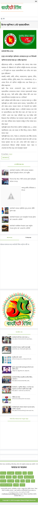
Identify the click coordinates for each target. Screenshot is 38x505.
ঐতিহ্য (22, 481)
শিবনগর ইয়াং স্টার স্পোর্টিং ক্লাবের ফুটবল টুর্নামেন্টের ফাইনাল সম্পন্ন (23, 180)
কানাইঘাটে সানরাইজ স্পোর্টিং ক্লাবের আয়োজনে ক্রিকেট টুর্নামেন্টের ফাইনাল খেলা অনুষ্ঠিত (21, 171)
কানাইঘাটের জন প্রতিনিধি (6, 485)
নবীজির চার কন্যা (16, 397)
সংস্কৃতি (2, 477)
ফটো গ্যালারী (10, 481)
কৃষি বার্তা (30, 473)
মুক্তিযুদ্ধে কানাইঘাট (29, 477)
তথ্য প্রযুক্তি (11, 473)
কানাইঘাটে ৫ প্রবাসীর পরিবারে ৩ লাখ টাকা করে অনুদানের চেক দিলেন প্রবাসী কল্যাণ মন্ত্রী (22, 388)
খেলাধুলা (10, 154)
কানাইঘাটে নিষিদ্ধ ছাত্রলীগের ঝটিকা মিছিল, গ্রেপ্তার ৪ (22, 378)
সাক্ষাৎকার (22, 485)
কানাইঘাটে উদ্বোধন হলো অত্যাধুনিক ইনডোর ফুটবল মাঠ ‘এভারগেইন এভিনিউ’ (23, 218)
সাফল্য (14, 477)
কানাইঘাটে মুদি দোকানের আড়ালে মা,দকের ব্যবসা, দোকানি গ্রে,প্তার (23, 408)
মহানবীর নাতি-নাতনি (17, 357)
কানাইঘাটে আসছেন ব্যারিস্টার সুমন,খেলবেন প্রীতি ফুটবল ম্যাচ (22, 209)
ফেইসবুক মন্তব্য (28, 237)
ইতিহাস (27, 481)
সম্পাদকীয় (16, 485)
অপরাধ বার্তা (18, 473)
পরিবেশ (17, 481)
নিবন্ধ (33, 481)
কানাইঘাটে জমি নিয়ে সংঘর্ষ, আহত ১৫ (20, 337)
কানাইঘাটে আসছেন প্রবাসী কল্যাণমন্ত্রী (21, 347)
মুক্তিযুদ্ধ (20, 477)
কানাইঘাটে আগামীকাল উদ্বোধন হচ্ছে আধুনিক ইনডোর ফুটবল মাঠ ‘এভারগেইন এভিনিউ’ (21, 227)
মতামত (24, 473)
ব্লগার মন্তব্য (10, 237)
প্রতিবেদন (9, 477)
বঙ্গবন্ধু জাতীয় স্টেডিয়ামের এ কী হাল (29, 189)
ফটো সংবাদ (3, 481)
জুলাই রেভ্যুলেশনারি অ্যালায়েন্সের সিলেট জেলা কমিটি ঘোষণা (22, 368)
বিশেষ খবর (3, 473)
